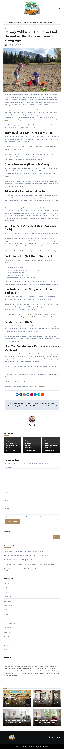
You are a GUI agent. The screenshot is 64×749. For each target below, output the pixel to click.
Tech (5, 650)
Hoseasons (41, 386)
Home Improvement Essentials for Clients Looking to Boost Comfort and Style (29, 564)
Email (7, 500)
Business (7, 592)
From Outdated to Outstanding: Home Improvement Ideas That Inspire (26, 555)
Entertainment (9, 605)
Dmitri (10, 447)
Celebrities (7, 596)
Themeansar (46, 746)
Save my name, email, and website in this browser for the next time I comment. (31, 517)
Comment (8, 467)
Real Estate (7, 645)
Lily (10, 45)
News (6, 641)
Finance (6, 614)
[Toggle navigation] (4, 9)
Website (7, 509)
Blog (6, 28)
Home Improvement (10, 623)
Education (7, 601)
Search (7, 531)
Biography (7, 583)
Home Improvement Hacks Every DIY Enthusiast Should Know (23, 551)
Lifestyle (7, 632)
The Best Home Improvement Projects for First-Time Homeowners (25, 560)
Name (7, 492)
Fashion (6, 610)
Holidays (7, 619)
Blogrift (37, 746)
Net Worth (7, 636)
